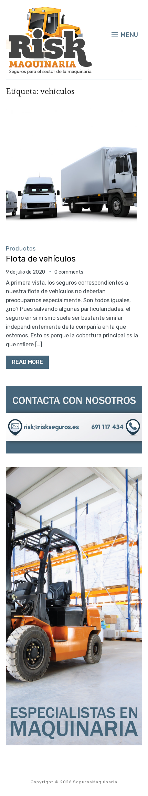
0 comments (68, 272)
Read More (27, 362)
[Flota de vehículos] (71, 111)
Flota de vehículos (41, 259)
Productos (21, 248)
